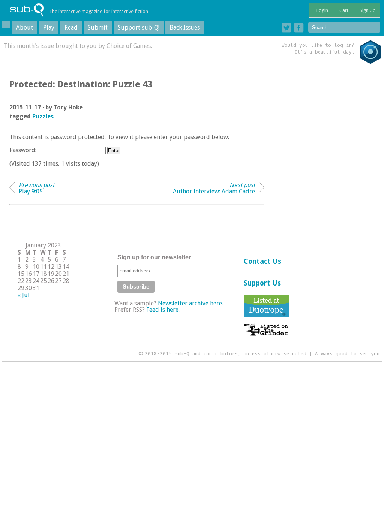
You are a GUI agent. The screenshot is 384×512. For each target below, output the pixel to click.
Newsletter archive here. (190, 303)
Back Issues (185, 27)
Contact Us (262, 261)
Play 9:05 (36, 188)
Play (48, 27)
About (24, 27)
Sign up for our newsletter (154, 257)
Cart (343, 10)
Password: (23, 150)
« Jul (24, 295)
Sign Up (367, 10)
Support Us (262, 283)
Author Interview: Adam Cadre (214, 188)
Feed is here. (163, 309)
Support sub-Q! (138, 27)
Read (71, 27)
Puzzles (43, 116)
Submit (98, 27)
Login (321, 10)
